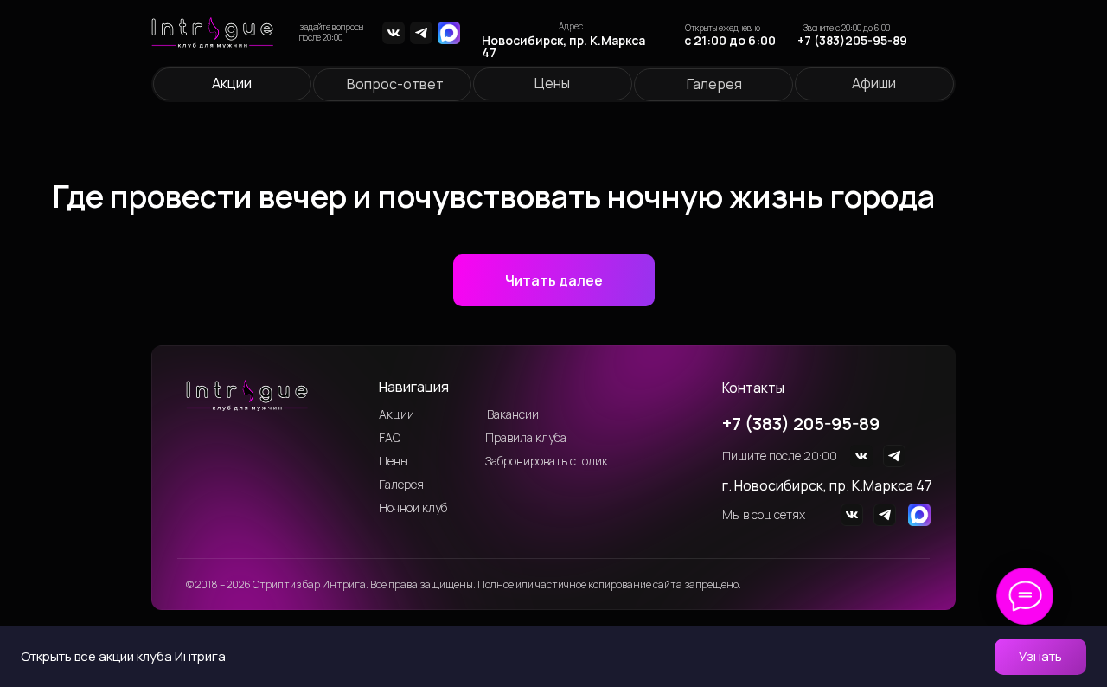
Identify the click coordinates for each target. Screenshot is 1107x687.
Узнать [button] (1040, 656)
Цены (552, 83)
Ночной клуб (413, 507)
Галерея (714, 83)
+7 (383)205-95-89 (852, 40)
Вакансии (513, 414)
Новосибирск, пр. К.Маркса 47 (563, 46)
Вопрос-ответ (395, 83)
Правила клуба (525, 437)
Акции (232, 83)
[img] (393, 32)
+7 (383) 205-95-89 (801, 423)
